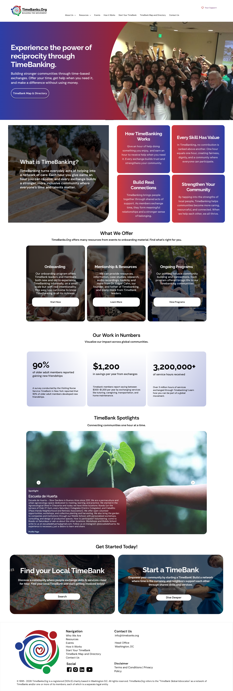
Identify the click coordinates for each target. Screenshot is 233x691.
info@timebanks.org (127, 635)
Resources (72, 639)
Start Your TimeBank (78, 650)
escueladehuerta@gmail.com (57, 523)
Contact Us (72, 657)
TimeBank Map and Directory (83, 654)
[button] (229, 117)
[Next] (193, 483)
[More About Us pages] (75, 15)
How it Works (74, 646)
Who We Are (73, 635)
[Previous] (39, 483)
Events (70, 643)
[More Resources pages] (90, 15)
